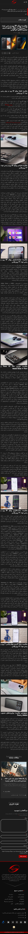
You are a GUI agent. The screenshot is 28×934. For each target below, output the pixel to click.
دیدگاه (25, 818)
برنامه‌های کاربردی (9, 899)
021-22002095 (21, 917)
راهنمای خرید (20, 9)
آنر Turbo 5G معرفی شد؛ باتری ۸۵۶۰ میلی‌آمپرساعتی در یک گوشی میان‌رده (15, 780)
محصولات (22, 899)
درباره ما (11, 894)
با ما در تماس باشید (19, 909)
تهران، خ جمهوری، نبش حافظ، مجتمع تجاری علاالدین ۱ (13, 913)
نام (26, 834)
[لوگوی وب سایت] (14, 2)
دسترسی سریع (18, 890)
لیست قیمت (21, 894)
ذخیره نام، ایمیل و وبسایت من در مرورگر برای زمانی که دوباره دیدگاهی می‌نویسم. (14, 852)
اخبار (12, 904)
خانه (26, 9)
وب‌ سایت (25, 845)
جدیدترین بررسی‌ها (8, 901)
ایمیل (25, 840)
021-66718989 (21, 915)
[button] (2, 19)
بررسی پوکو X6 (8, 105)
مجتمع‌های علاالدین (19, 904)
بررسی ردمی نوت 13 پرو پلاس (13, 122)
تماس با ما (10, 897)
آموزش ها (21, 901)
